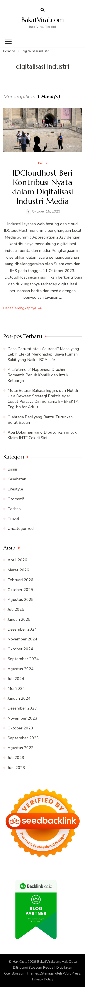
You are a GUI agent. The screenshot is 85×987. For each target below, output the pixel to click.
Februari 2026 (20, 579)
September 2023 (23, 738)
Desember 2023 (22, 708)
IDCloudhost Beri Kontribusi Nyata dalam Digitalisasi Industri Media (42, 187)
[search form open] (42, 10)
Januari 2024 (19, 698)
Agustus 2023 (21, 747)
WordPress (71, 973)
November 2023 (22, 718)
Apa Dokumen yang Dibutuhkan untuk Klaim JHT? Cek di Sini (42, 435)
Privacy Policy (42, 979)
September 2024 (23, 658)
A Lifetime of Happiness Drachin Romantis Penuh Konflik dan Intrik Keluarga (38, 375)
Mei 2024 (16, 688)
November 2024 (22, 639)
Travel (13, 518)
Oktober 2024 (20, 649)
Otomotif (16, 499)
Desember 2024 (22, 629)
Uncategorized (21, 528)
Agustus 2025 (21, 599)
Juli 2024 (16, 678)
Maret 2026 (18, 570)
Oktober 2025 (20, 589)
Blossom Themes (25, 973)
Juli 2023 (16, 757)
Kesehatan (17, 479)
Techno (14, 508)
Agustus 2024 (21, 668)
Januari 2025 (19, 619)
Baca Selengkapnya (19, 308)
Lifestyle (15, 489)
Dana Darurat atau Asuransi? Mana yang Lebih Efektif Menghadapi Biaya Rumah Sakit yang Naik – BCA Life (43, 354)
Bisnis (42, 163)
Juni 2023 (16, 767)
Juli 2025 (16, 609)
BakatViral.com (42, 20)
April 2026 (17, 560)
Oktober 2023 (20, 728)
